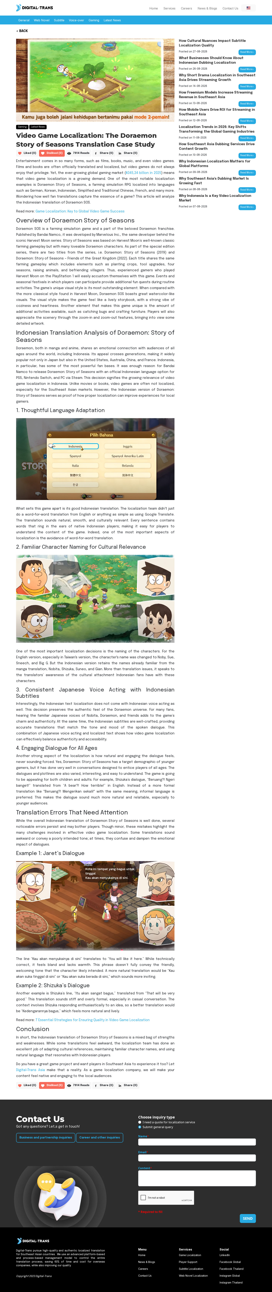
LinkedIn (225, 1255)
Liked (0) (30, 153)
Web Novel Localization (193, 1275)
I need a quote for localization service (169, 1122)
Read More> (247, 52)
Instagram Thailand (231, 1282)
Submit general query (158, 1127)
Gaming (94, 20)
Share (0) (106, 153)
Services (169, 8)
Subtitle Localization (191, 1268)
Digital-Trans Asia (30, 1070)
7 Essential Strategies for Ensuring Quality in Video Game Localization (93, 1020)
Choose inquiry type (156, 1117)
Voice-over (76, 20)
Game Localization (190, 1255)
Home (153, 8)
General (23, 20)
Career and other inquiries (99, 1137)
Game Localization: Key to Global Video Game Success (80, 211)
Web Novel (41, 20)
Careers (186, 8)
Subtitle (59, 20)
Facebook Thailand (232, 1268)
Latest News (112, 20)
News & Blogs (207, 8)
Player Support (188, 1261)
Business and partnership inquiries (45, 1137)
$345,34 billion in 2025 (143, 173)
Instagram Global (230, 1275)
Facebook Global (230, 1261)
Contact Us (230, 8)
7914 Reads (81, 153)
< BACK (22, 31)
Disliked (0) (55, 153)
